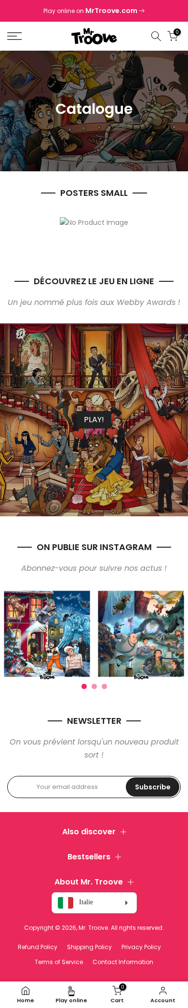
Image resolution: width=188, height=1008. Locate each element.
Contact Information (123, 962)
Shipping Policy (89, 947)
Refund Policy (37, 947)
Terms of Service (59, 962)
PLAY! (94, 419)
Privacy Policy (141, 947)
